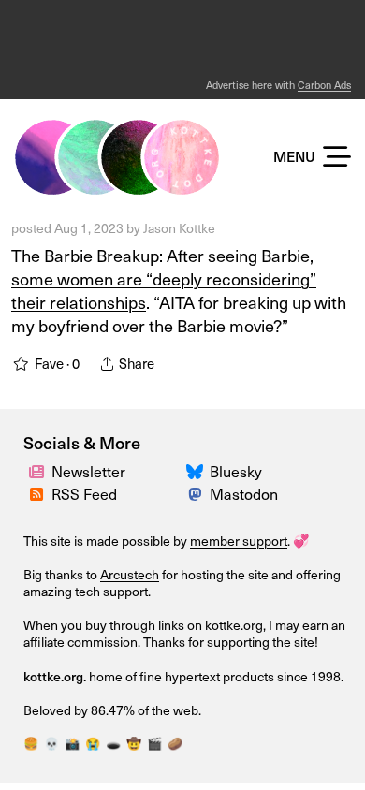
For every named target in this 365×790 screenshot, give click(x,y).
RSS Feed (84, 493)
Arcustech (129, 574)
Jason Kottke (179, 228)
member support (238, 540)
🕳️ (113, 743)
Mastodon (244, 493)
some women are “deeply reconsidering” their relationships (163, 290)
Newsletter (88, 471)
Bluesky (236, 471)
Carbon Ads (324, 85)
